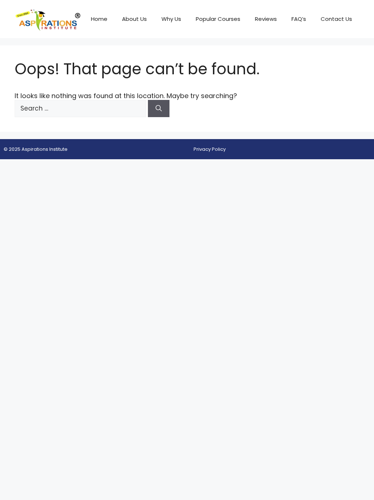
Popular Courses (218, 19)
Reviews (266, 19)
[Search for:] (81, 108)
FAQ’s (298, 19)
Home (99, 19)
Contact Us (336, 19)
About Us (134, 19)
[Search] (158, 108)
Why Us (171, 19)
